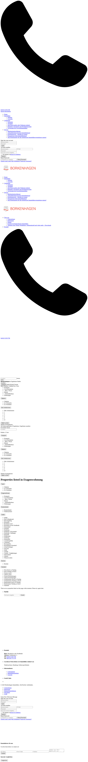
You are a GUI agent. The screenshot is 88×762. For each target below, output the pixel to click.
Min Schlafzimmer (5, 407)
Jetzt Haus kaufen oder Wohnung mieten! (19, 125)
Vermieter (10, 123)
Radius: (5, 381)
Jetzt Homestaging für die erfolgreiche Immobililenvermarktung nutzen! (27, 137)
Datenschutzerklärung (10, 691)
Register (3, 156)
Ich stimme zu (12, 154)
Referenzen (11, 220)
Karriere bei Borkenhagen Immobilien (18, 223)
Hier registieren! (15, 161)
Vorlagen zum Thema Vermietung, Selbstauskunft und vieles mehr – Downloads (29, 225)
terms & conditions (15, 154)
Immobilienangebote (13, 673)
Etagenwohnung (5, 493)
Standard (3, 567)
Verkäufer (10, 122)
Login (2, 145)
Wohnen (10, 117)
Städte (3, 514)
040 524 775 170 (11, 658)
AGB (5, 694)
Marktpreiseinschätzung (14, 131)
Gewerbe (10, 119)
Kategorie (3, 384)
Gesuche (10, 675)
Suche (22, 595)
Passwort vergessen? (26, 161)
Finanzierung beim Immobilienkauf (17, 136)
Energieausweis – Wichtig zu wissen (17, 134)
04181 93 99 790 (5, 110)
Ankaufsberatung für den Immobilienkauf (19, 133)
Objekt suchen (5, 475)
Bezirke (3, 561)
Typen (2, 484)
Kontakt (6, 227)
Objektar (3, 398)
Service (6, 129)
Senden (3, 753)
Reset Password (22, 159)
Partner (9, 222)
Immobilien (7, 116)
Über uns (6, 217)
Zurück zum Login (6, 161)
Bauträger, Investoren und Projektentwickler (19, 126)
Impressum (7, 689)
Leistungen (7, 120)
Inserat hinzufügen (6, 111)
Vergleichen (4, 760)
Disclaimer (7, 692)
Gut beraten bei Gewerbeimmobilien (17, 128)
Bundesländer (4, 507)
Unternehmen (11, 219)
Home (5, 114)
